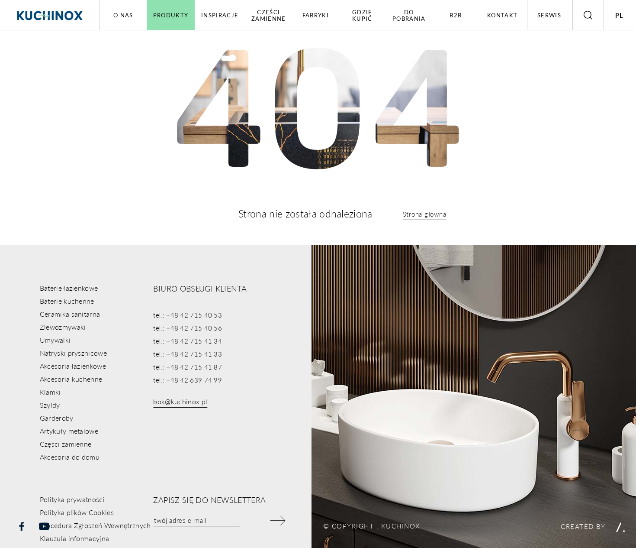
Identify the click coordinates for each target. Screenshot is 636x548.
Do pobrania (408, 15)
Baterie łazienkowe (69, 288)
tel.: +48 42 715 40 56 (187, 327)
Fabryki (315, 15)
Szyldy (50, 405)
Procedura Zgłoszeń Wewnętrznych (95, 525)
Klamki (50, 392)
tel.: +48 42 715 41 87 (187, 366)
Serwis (549, 15)
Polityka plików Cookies (77, 512)
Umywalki (55, 340)
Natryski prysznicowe (73, 353)
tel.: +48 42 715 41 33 (187, 353)
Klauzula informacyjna (74, 538)
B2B (456, 15)
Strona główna (424, 213)
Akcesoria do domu (70, 457)
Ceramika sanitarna (70, 314)
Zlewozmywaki (63, 327)
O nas (123, 15)
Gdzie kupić (362, 15)
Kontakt (502, 15)
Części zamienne (268, 15)
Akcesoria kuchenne (71, 379)
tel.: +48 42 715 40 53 (187, 314)
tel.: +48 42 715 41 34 (187, 340)
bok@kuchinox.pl (180, 401)
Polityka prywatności (72, 499)
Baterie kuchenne (67, 301)
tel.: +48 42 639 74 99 (187, 379)
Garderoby (57, 418)
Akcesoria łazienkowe (73, 366)
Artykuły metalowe (69, 431)
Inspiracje (219, 15)
